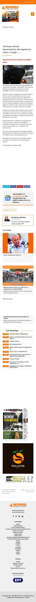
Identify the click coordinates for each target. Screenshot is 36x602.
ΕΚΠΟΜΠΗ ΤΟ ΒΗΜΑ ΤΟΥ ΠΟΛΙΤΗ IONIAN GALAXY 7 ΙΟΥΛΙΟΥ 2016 (9, 491)
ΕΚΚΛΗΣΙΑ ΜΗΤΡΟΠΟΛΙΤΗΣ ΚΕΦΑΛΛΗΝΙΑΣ (18, 539)
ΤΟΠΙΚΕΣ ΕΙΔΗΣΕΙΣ (18, 526)
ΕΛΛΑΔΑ (18, 540)
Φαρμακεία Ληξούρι (18, 565)
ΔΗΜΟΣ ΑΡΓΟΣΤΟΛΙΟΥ (18, 530)
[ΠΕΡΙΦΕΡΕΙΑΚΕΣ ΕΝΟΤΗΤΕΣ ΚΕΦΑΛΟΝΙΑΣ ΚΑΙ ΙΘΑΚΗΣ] (18, 306)
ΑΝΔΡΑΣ (18, 552)
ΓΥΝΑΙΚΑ (18, 550)
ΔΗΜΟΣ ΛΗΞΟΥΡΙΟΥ (18, 532)
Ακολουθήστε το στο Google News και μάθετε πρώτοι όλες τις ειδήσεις (21, 198)
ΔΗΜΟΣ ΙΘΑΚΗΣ (18, 535)
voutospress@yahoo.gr (18, 510)
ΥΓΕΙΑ (18, 545)
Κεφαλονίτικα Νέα (16, 145)
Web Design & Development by (18, 597)
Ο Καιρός (18, 561)
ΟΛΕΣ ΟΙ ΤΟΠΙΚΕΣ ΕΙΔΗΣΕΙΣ (18, 527)
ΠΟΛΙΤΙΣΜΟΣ (18, 549)
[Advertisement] (18, 164)
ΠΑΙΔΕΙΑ (18, 553)
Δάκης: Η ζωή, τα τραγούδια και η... (19, 351)
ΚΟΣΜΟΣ (18, 542)
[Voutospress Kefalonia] (10, 7)
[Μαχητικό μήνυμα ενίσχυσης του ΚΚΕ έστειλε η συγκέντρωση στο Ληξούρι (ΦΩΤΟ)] (18, 276)
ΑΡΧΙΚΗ (18, 524)
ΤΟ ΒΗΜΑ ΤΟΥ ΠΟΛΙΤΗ (10, 210)
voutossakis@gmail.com (18, 512)
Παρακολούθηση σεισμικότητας (18, 568)
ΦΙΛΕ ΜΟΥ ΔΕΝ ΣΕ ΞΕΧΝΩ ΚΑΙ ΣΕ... (19, 334)
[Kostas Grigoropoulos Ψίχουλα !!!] (18, 243)
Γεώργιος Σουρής (14, 341)
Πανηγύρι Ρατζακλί (14, 358)
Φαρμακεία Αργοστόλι (18, 563)
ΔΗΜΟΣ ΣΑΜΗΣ (18, 534)
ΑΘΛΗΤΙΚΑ (18, 544)
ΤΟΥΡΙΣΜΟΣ (18, 547)
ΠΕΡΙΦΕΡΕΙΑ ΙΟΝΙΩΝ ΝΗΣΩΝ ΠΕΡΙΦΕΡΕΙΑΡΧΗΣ (18, 537)
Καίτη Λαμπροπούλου (15, 344)
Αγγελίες (18, 566)
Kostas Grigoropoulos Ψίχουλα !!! (12, 255)
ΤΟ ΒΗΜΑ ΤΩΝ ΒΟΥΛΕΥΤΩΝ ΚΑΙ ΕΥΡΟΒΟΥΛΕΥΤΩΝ (18, 529)
